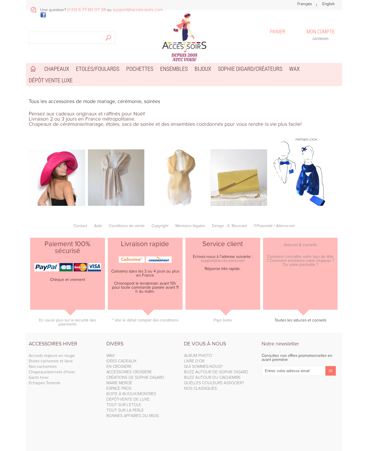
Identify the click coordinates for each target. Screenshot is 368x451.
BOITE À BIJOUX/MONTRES (131, 394)
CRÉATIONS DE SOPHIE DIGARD (135, 378)
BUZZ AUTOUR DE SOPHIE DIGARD (216, 372)
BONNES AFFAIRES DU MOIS (132, 416)
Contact (80, 226)
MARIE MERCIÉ (119, 383)
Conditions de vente (127, 226)
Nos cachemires (43, 367)
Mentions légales (190, 226)
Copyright (160, 226)
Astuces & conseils (300, 245)
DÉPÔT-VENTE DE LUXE (128, 399)
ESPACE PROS (118, 389)
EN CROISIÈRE (119, 367)
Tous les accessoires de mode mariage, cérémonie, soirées (94, 101)
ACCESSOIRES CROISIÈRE (129, 372)
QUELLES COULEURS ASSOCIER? (214, 383)
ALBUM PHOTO (198, 356)
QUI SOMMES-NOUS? (203, 367)
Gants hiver (39, 378)
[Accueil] (184, 36)
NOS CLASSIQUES (200, 389)
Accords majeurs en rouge (52, 356)
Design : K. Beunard (229, 226)
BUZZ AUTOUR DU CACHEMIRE (212, 378)
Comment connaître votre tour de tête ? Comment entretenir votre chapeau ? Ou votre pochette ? (300, 261)
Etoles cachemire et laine (51, 361)
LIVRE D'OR (194, 361)
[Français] (305, 4)
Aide (98, 226)
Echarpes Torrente (44, 383)
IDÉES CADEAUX (121, 361)
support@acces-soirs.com (223, 261)
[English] (328, 4)
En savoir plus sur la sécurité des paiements (67, 322)
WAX (110, 356)
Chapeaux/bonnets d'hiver (52, 372)
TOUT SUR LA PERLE (125, 410)
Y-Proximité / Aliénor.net (274, 226)
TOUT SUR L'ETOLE (123, 405)
